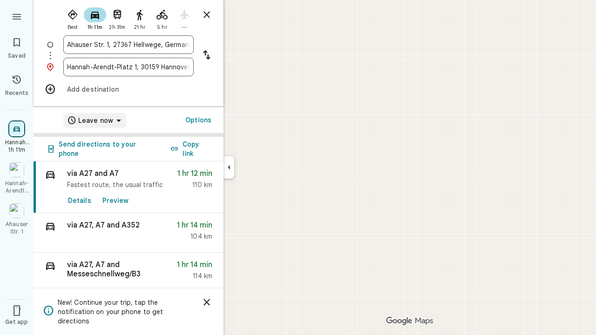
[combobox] (128, 44)
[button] (129, 233)
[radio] (72, 18)
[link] (129, 187)
